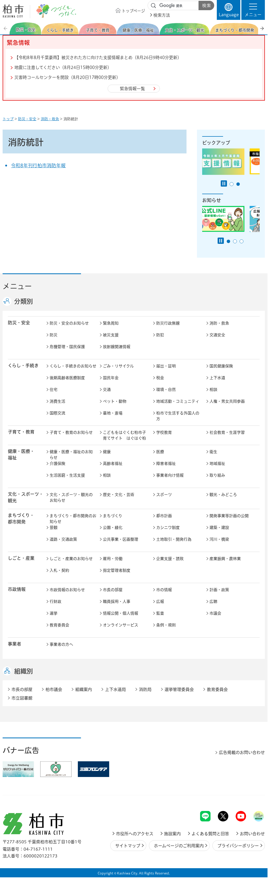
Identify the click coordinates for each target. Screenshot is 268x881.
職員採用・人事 (116, 601)
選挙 (53, 613)
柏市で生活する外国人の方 (177, 416)
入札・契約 (59, 570)
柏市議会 (53, 689)
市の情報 (164, 590)
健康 (107, 452)
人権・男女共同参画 (227, 401)
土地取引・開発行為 (173, 539)
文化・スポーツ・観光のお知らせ (71, 498)
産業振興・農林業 (225, 559)
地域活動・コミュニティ (177, 401)
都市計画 (164, 516)
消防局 (145, 689)
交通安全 (217, 335)
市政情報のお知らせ (67, 590)
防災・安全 (27, 119)
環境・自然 (166, 389)
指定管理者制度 (116, 570)
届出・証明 (166, 366)
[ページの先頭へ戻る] (253, 797)
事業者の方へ (61, 644)
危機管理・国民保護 (67, 347)
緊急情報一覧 (132, 89)
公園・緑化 (113, 527)
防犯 (160, 335)
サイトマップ (127, 846)
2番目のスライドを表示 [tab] (238, 184)
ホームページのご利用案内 (179, 846)
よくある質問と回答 (210, 834)
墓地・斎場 (113, 413)
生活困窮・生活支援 (67, 475)
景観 (53, 527)
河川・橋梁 (219, 539)
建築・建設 (219, 527)
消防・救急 (50, 119)
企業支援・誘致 (170, 559)
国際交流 (57, 413)
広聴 (213, 601)
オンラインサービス (120, 625)
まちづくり (112, 516)
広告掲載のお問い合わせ (242, 752)
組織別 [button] (23, 671)
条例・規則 (166, 625)
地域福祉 (217, 463)
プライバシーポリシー (238, 846)
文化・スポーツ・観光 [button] (25, 497)
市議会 (215, 613)
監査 (160, 613)
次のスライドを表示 (262, 28)
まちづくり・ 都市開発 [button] (21, 518)
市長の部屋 (113, 590)
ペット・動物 (114, 401)
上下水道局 (115, 689)
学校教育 (164, 432)
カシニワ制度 (168, 527)
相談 (213, 389)
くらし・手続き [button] (23, 365)
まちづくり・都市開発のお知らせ (73, 519)
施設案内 (172, 834)
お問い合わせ (252, 834)
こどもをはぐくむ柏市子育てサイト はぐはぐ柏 (124, 435)
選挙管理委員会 (179, 689)
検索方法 (161, 15)
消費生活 (57, 401)
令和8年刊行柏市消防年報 (38, 165)
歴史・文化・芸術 (118, 495)
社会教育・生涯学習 (227, 432)
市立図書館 (21, 698)
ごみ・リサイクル (118, 366)
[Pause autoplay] (223, 183)
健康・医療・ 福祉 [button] (21, 454)
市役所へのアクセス (134, 834)
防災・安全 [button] (19, 322)
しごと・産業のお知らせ (71, 559)
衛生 (213, 452)
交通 (107, 389)
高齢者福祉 (113, 463)
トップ (8, 119)
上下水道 (217, 378)
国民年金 (111, 378)
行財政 (55, 601)
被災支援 (111, 335)
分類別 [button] (23, 301)
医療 (160, 452)
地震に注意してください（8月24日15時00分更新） (63, 67)
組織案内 (83, 689)
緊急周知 (111, 323)
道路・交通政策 (63, 539)
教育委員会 (59, 625)
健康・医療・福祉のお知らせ (71, 455)
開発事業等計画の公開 (229, 516)
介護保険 (57, 463)
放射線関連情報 (116, 347)
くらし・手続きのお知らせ (73, 366)
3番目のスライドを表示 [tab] (241, 241)
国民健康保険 (221, 366)
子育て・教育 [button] (21, 432)
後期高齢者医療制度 (67, 378)
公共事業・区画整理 (120, 539)
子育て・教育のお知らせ (71, 432)
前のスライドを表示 (6, 28)
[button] (253, 10)
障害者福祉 (166, 463)
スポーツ (164, 495)
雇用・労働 (113, 559)
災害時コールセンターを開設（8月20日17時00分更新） (67, 77)
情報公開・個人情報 (120, 613)
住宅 (53, 389)
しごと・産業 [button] (21, 558)
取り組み (217, 475)
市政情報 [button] (17, 589)
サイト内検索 (153, 5)
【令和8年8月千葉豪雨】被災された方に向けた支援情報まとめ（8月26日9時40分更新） (98, 57)
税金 (160, 378)
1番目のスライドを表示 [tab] (232, 184)
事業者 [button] (14, 644)
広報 (160, 601)
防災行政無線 (168, 323)
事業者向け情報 (170, 475)
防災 (53, 335)
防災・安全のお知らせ (69, 323)
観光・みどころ (223, 495)
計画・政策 (219, 590)
